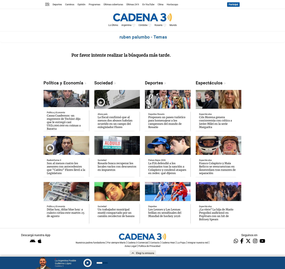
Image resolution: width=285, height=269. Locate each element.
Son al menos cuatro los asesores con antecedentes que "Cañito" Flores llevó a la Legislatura (66, 168)
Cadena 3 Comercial (138, 242)
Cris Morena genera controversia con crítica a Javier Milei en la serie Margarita (215, 122)
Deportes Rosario (156, 114)
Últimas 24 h (132, 4)
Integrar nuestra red (198, 242)
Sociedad (104, 83)
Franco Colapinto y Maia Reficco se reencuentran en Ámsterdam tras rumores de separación (217, 168)
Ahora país (103, 114)
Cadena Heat (168, 242)
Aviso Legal (130, 246)
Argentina (126, 25)
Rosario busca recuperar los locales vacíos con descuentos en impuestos (117, 166)
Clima (160, 4)
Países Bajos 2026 (157, 160)
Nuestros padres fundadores (90, 242)
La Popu (181, 242)
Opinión (81, 4)
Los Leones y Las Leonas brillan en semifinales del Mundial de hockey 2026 (164, 213)
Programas (94, 4)
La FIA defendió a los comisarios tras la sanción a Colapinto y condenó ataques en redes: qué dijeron (167, 168)
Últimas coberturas (113, 4)
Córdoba (143, 25)
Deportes (57, 4)
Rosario (158, 25)
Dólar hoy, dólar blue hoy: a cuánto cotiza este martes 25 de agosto (65, 213)
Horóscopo (172, 4)
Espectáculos (210, 83)
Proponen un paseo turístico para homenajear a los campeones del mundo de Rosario (166, 122)
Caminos (69, 4)
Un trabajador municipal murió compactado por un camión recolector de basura (116, 213)
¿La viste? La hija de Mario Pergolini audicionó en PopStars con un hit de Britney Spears (216, 214)
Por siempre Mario (116, 242)
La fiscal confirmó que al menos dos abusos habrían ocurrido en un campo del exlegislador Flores (115, 122)
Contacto (155, 242)
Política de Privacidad (149, 246)
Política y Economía (64, 83)
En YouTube (148, 4)
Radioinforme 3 (54, 160)
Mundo (173, 25)
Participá (233, 4)
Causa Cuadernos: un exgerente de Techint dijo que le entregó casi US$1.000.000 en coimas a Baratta (64, 122)
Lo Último (113, 25)
